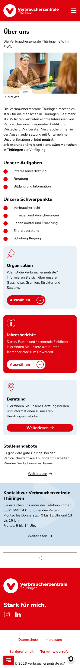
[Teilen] (40, 558)
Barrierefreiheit (21, 651)
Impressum (53, 639)
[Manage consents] (71, 659)
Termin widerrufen (55, 651)
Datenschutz (28, 639)
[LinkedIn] (17, 614)
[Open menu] (8, 660)
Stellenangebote (20, 446)
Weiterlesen (37, 427)
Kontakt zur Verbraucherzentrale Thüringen (36, 495)
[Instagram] (6, 614)
